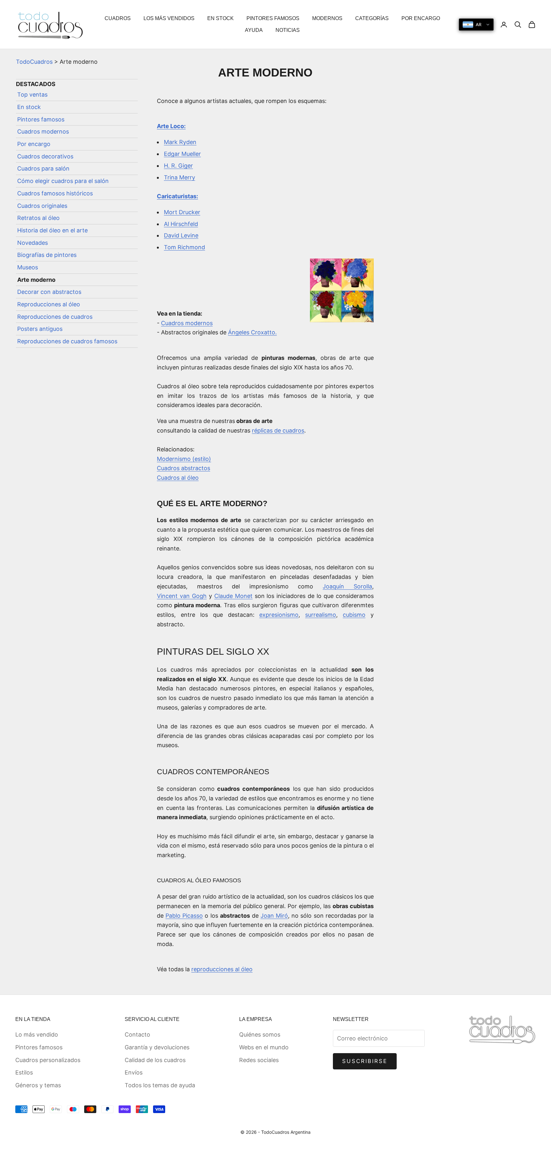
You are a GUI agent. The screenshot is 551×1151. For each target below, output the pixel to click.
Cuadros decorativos (45, 156)
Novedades (32, 242)
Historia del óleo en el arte (52, 230)
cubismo (354, 614)
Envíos (134, 1072)
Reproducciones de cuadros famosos (67, 341)
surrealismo (320, 614)
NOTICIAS (288, 30)
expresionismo (278, 614)
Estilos (24, 1072)
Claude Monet (233, 596)
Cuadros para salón (43, 168)
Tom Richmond (184, 247)
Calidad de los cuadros (155, 1060)
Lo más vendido (36, 1034)
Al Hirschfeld (181, 224)
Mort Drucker (182, 212)
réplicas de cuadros (278, 430)
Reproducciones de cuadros (54, 317)
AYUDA (254, 30)
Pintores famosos (40, 119)
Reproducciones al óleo (48, 304)
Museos (27, 267)
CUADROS (118, 18)
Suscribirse (365, 1061)
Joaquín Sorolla (347, 586)
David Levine (181, 235)
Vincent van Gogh (182, 596)
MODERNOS (327, 18)
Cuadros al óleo (178, 477)
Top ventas (32, 94)
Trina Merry (179, 177)
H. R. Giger (178, 165)
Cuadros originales (42, 205)
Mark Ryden (180, 142)
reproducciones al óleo (222, 969)
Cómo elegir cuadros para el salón (63, 181)
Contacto (137, 1034)
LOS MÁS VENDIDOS (169, 18)
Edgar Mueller (182, 153)
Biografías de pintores (47, 255)
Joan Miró (274, 915)
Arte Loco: (171, 126)
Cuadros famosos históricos (55, 193)
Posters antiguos (39, 329)
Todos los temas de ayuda (160, 1085)
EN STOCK (220, 18)
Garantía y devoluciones (157, 1047)
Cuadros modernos (43, 131)
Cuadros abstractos (183, 468)
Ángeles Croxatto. (252, 332)
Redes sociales (259, 1060)
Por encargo (33, 144)
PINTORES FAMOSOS (272, 18)
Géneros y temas (38, 1085)
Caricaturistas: (177, 196)
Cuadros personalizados (47, 1060)
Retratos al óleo (38, 218)
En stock (29, 107)
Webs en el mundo (264, 1047)
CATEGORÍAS (372, 18)
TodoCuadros (34, 61)
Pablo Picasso (184, 915)
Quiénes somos (259, 1034)
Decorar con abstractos (49, 292)
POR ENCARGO (420, 18)
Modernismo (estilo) (184, 458)
